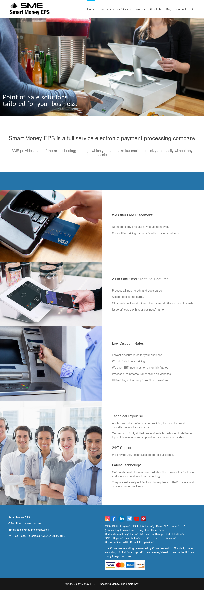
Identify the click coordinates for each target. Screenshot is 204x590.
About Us (155, 9)
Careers (140, 9)
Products (106, 9)
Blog (169, 9)
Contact (181, 9)
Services (123, 9)
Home (91, 9)
